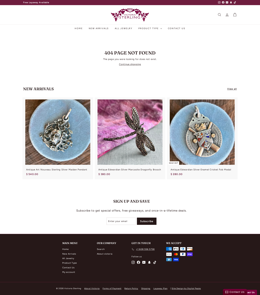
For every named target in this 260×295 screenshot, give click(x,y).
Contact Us (176, 28)
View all (232, 89)
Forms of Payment (112, 288)
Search (101, 249)
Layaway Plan (160, 288)
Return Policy (131, 288)
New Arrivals (99, 28)
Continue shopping (130, 64)
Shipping (145, 288)
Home (79, 28)
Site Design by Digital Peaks (186, 288)
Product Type (148, 28)
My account (68, 272)
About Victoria (92, 288)
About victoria (104, 254)
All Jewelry (123, 28)
